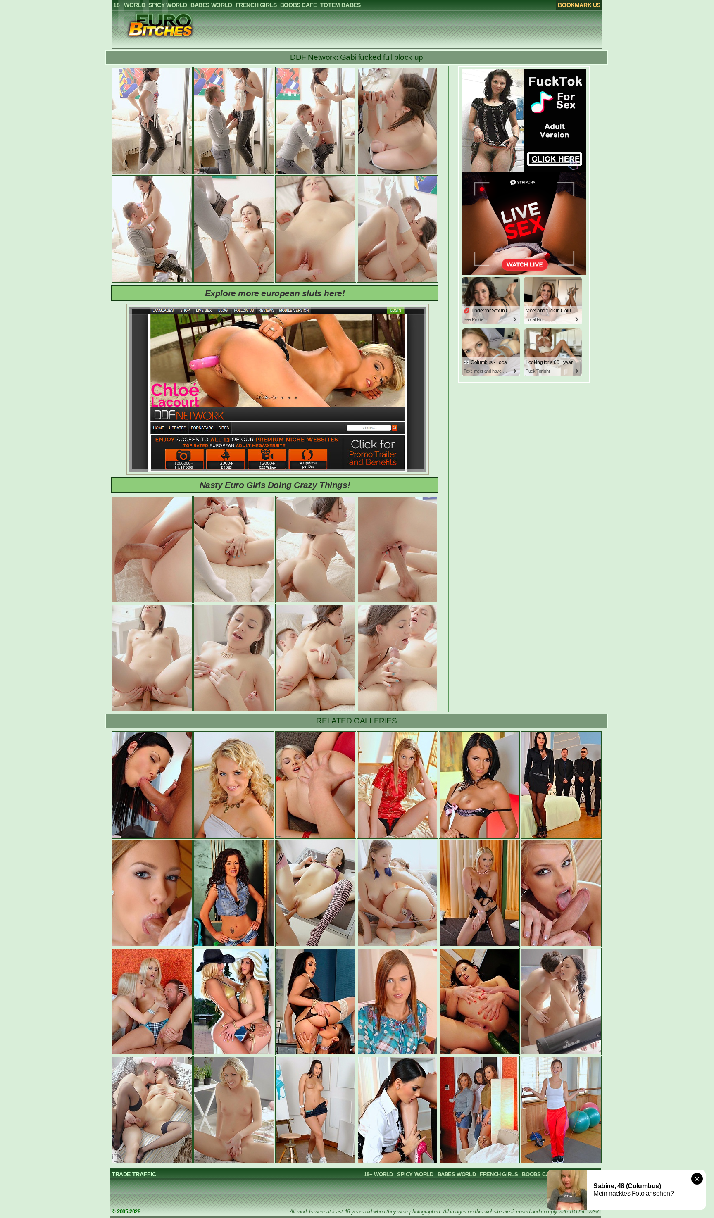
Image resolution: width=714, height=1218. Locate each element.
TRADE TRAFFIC (134, 1174)
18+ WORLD (378, 1174)
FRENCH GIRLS (499, 1174)
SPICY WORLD (415, 1174)
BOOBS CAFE (539, 1174)
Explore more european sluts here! (275, 293)
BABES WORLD (457, 1174)
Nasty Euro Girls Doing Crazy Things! (275, 485)
